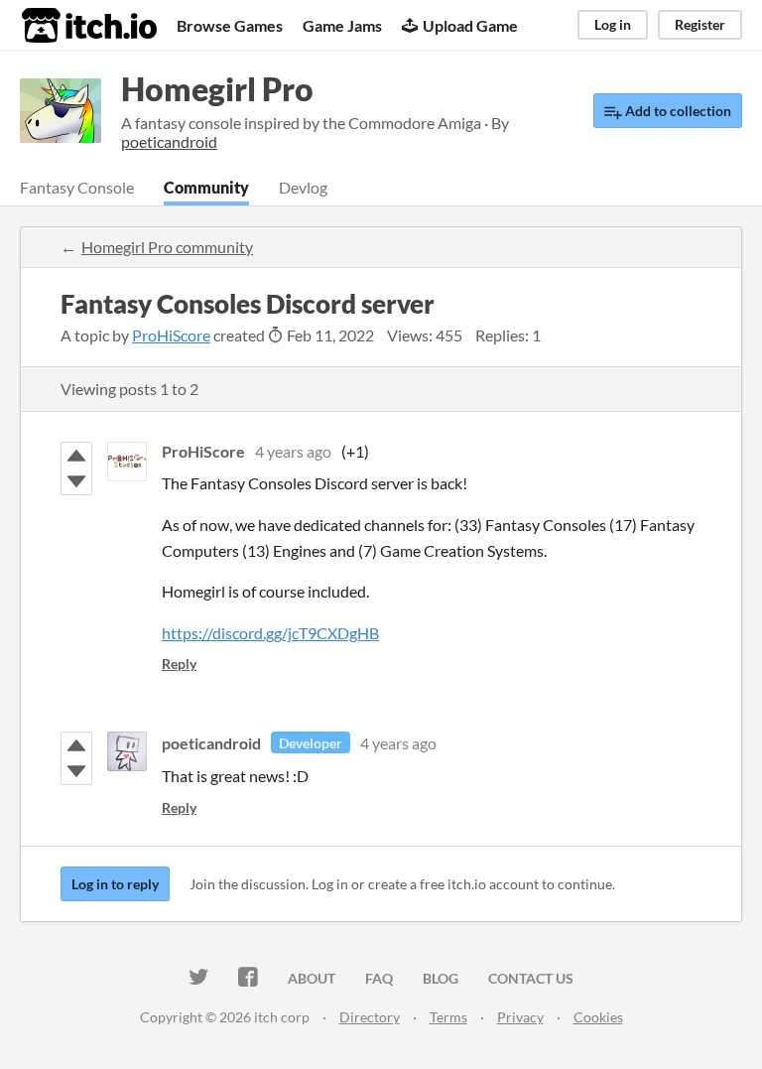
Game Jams (342, 25)
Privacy (520, 1016)
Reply (179, 663)
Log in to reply (115, 883)
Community (206, 187)
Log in (612, 24)
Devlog (303, 187)
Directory (369, 1016)
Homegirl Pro (217, 88)
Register (700, 24)
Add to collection (676, 110)
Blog (440, 978)
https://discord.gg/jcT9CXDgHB (270, 632)
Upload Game (470, 25)
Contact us (530, 978)
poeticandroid (211, 743)
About (311, 978)
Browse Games (230, 25)
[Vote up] (76, 455)
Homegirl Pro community (167, 246)
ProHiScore (171, 335)
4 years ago (293, 451)
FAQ (379, 978)
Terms (448, 1016)
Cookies (598, 1016)
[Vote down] (76, 481)
